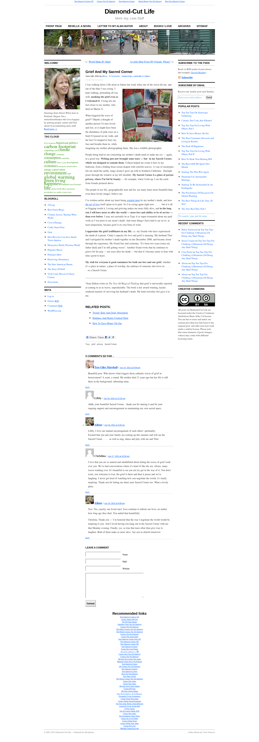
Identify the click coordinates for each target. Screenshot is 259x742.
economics (51, 165)
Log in (51, 296)
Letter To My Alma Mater (115, 26)
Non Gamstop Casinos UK (129, 617)
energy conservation (54, 169)
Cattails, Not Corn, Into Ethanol (196, 120)
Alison (104, 76)
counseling (65, 158)
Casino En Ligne (129, 726)
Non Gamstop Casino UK (129, 641)
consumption (52, 157)
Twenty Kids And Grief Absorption (110, 312)
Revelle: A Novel (79, 26)
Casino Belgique (129, 688)
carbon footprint (60, 146)
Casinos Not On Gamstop (129, 626)
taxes (70, 192)
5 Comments (114, 76)
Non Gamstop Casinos (130, 646)
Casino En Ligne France (129, 649)
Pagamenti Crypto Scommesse (129, 696)
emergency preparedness (67, 166)
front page (54, 26)
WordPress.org (54, 310)
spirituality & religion (141, 76)
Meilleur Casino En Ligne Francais (129, 661)
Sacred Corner (111, 344)
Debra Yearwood (189, 229)
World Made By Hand (99, 61)
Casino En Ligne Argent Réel (129, 706)
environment (55, 173)
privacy (100, 344)
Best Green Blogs (56, 209)
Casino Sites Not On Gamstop (129, 654)
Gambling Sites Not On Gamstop (129, 624)
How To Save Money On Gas (107, 323)
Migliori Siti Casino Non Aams (129, 659)
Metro (64, 189)
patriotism (71, 189)
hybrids (65, 184)
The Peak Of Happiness (192, 146)
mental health (56, 189)
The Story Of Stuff (56, 269)
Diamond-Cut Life (130, 11)
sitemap (202, 26)
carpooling (49, 150)
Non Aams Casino (129, 676)
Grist (50, 232)
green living (55, 180)
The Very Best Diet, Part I (193, 208)
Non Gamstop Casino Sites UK (129, 639)
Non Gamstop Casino (129, 664)
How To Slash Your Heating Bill (196, 159)
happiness (53, 183)
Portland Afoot (54, 254)
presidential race (50, 192)
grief (93, 344)
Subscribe (187, 77)
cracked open (133, 200)
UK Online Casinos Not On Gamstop (129, 629)
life (47, 187)
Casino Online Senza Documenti (129, 701)
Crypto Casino (129, 708)
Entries (53, 301)
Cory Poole (186, 252)
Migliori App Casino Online (129, 686)
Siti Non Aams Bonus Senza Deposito (129, 703)
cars (56, 150)
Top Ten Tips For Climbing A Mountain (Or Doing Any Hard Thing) (197, 232)
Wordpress (89, 732)
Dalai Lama (61, 162)
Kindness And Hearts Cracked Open (110, 318)
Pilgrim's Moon (55, 249)
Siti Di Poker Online (129, 622)
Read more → (50, 128)
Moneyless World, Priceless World (64, 245)
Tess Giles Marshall (106, 367)
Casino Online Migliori (129, 619)
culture (50, 161)
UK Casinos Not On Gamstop (129, 666)
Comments (55, 305)
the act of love (92, 204)
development (72, 162)
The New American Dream (60, 264)
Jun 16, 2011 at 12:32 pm (114, 398)
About (143, 26)
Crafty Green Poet (56, 227)
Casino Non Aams (129, 681)
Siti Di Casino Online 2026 (129, 711)
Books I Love (163, 26)
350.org (51, 204)
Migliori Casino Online (129, 691)
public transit (62, 192)
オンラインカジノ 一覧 (130, 651)
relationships (127, 76)
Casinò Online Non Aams (129, 723)
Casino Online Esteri (129, 721)
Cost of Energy (55, 222)
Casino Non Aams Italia (129, 636)
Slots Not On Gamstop (129, 674)
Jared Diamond (75, 184)
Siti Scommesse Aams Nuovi (129, 716)
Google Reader (198, 72)
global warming (59, 176)
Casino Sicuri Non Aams (129, 698)
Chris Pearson (209, 732)
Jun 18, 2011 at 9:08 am (114, 503)
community (60, 154)
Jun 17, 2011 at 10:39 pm (119, 456)
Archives (184, 26)
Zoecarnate (53, 281)
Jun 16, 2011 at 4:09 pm (114, 425)
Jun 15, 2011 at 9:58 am (130, 368)
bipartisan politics (67, 143)
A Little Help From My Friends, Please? (150, 61)
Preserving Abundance (58, 259)
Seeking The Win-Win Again (195, 171)
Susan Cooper (188, 240)
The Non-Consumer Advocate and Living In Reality (197, 139)
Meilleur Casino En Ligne (129, 728)
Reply (87, 387)
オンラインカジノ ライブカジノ (129, 693)
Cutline (191, 732)
